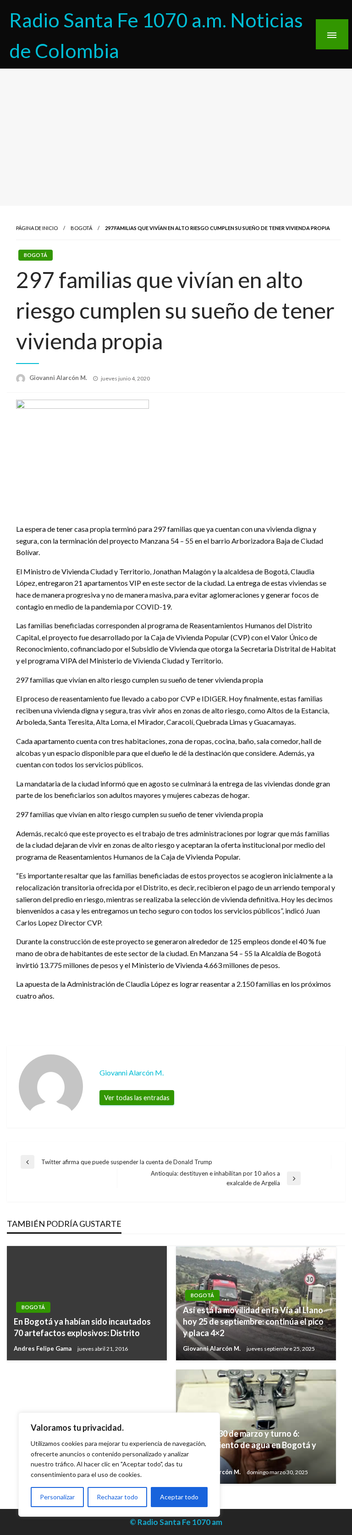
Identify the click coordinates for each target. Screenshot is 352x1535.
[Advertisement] (176, 137)
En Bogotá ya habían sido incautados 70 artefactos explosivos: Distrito (82, 1327)
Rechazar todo (117, 1497)
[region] (119, 1464)
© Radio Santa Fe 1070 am (176, 1522)
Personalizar (57, 1497)
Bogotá (81, 228)
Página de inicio (37, 228)
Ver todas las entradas (137, 1098)
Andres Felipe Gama (43, 1348)
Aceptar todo (179, 1497)
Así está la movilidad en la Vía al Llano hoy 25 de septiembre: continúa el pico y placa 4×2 (253, 1321)
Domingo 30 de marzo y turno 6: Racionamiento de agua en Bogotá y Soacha (249, 1444)
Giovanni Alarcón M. (58, 377)
